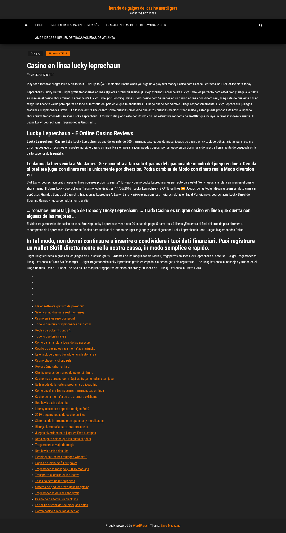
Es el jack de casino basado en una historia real (66, 354)
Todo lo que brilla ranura (50, 336)
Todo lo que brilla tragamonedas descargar (63, 324)
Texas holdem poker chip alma (55, 481)
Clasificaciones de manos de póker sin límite (64, 373)
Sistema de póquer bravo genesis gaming (62, 487)
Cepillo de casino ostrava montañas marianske (65, 349)
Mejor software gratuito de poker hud (59, 306)
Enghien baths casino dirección (74, 25)
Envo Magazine (170, 526)
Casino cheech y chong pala (53, 360)
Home (39, 25)
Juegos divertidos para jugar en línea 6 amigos (65, 433)
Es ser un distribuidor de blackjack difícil (61, 505)
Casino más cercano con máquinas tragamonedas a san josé (74, 379)
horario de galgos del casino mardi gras (143, 8)
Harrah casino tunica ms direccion (57, 511)
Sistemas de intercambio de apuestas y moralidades (69, 421)
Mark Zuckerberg (42, 75)
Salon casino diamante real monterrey (59, 312)
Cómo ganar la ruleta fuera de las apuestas (63, 342)
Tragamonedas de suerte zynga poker (136, 25)
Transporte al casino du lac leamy (57, 475)
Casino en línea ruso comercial (55, 318)
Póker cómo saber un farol (52, 367)
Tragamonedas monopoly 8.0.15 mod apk (62, 469)
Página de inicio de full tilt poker (56, 463)
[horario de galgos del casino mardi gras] (26, 25)
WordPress (140, 526)
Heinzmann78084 (58, 53)
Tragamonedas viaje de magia (54, 445)
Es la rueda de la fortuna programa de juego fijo (66, 385)
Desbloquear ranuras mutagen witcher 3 (61, 457)
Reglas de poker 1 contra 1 (53, 330)
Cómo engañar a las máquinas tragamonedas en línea (69, 391)
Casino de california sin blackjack (56, 499)
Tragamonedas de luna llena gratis (57, 493)
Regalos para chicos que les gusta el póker (63, 439)
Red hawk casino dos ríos (51, 403)
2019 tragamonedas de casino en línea (60, 415)
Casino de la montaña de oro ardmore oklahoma (66, 397)
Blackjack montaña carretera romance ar (61, 427)
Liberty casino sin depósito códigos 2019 (62, 409)
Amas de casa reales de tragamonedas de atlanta (75, 38)
